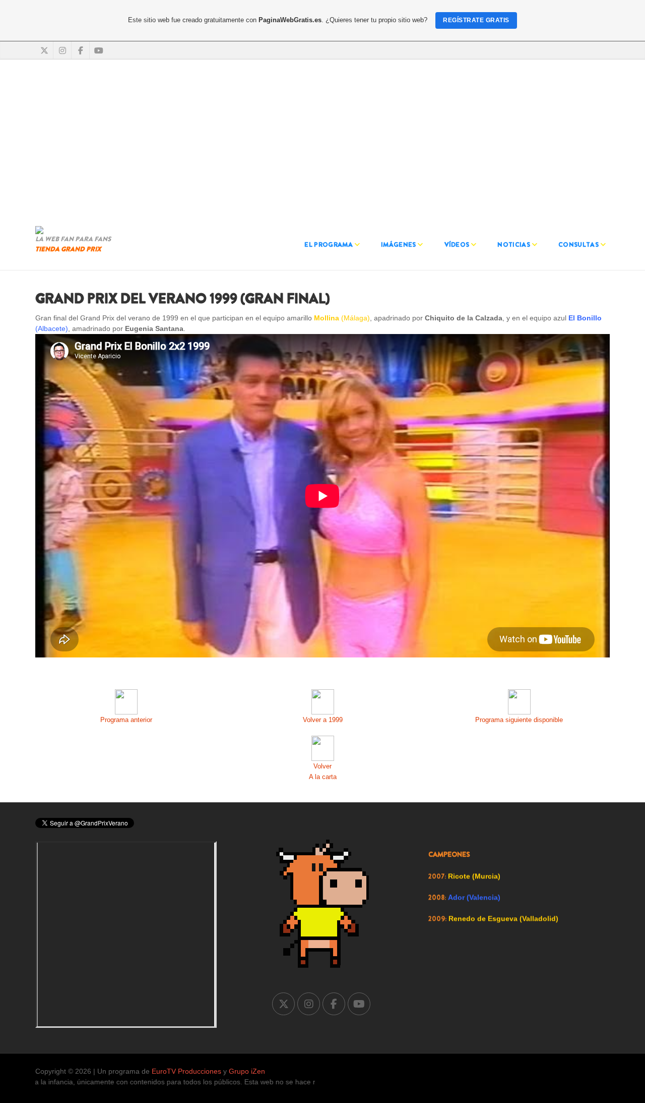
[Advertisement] (322, 140)
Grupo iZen (247, 1071)
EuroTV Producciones (186, 1071)
